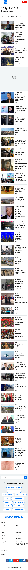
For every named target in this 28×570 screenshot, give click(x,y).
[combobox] (14, 477)
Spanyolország (20, 494)
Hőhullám (8, 506)
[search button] (25, 477)
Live (24, 1)
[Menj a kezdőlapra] (5, 2)
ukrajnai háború (8, 494)
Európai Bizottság (18, 509)
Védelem (7, 509)
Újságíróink (4, 542)
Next (2, 532)
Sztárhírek (8, 502)
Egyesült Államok (17, 498)
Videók (3, 538)
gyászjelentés (19, 506)
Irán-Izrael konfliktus (14, 487)
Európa (3, 525)
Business (3, 529)
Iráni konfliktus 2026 (14, 491)
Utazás (3, 535)
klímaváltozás (19, 502)
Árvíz (7, 498)
